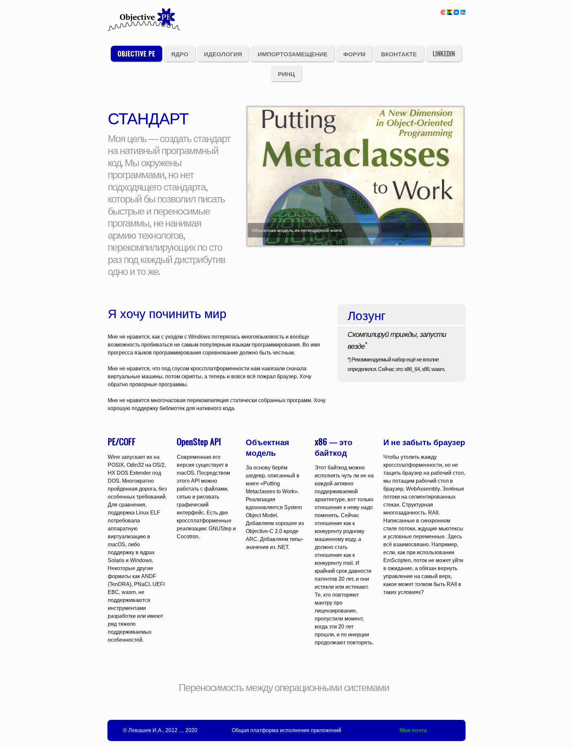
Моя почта (413, 730)
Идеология (223, 53)
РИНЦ (286, 73)
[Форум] (449, 13)
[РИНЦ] (443, 13)
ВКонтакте (399, 53)
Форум (354, 53)
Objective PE (136, 53)
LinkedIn (444, 53)
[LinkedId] (463, 13)
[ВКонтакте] (456, 13)
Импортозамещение (293, 53)
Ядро (179, 53)
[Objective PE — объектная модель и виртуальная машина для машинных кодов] (143, 24)
